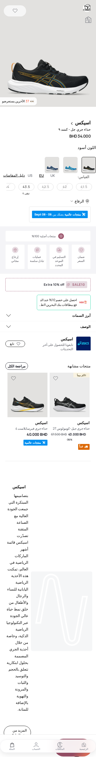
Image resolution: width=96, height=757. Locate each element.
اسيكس (83, 122)
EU (41, 175)
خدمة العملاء (87, 7)
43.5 (26, 186)
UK (52, 175)
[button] (48, 54)
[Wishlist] (15, 11)
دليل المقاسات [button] (14, 175)
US (30, 175)
